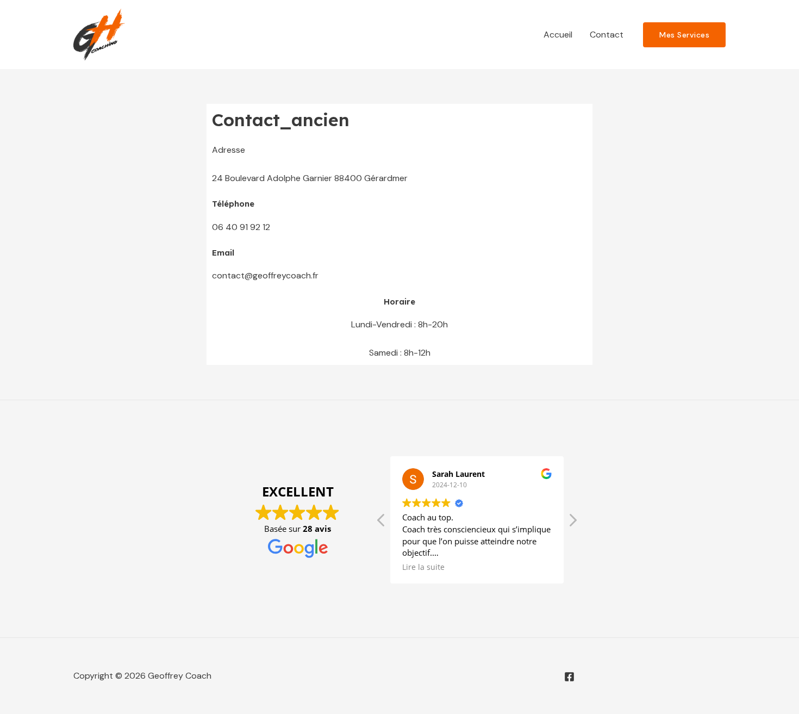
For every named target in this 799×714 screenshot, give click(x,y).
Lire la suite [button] (423, 567)
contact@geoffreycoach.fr (265, 275)
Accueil (558, 34)
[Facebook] (569, 677)
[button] (572, 523)
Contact (606, 34)
